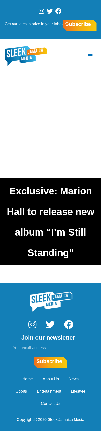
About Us (51, 379)
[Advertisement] (50, 125)
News (74, 379)
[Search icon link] (76, 55)
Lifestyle (78, 391)
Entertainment (49, 391)
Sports (21, 391)
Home (27, 379)
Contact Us (50, 403)
